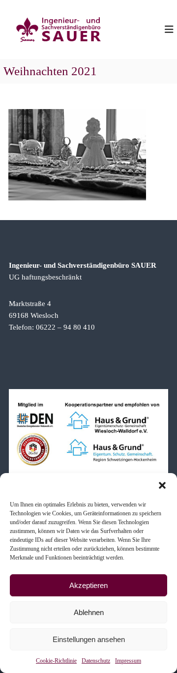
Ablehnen (89, 612)
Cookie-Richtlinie (56, 660)
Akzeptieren (88, 585)
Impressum (128, 660)
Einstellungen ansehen (89, 639)
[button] (162, 485)
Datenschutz (96, 660)
